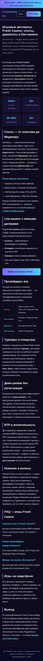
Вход (21, 14)
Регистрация (33, 14)
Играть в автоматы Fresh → (21, 272)
